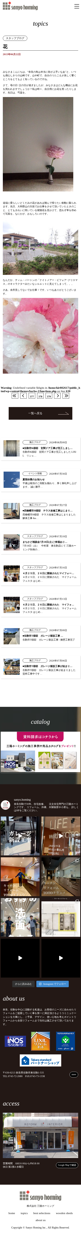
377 (32, 396)
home (11, 1213)
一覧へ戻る (35, 413)
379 (49, 396)
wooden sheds (64, 1213)
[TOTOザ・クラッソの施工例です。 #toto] (20, 876)
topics (24, 1213)
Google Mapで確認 (67, 1165)
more (74, 1074)
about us (41, 1220)
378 (40, 396)
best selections (41, 1213)
